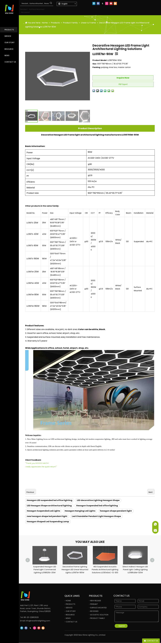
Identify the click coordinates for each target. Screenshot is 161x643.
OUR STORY (9, 42)
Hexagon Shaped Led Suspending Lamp (48, 521)
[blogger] (115, 3)
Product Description (90, 128)
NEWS (7, 55)
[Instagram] (106, 3)
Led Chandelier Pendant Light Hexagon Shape (96, 516)
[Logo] (33, 596)
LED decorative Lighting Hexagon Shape (98, 500)
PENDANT (94, 604)
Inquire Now (123, 77)
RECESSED (94, 611)
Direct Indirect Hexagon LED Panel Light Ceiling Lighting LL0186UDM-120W (135, 569)
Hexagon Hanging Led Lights (80, 510)
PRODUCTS (9, 29)
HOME (68, 600)
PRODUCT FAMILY (97, 618)
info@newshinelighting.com (38, 620)
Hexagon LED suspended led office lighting (49, 500)
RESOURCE (9, 49)
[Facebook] (98, 3)
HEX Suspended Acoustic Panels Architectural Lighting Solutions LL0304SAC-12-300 (105, 569)
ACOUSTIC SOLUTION (99, 614)
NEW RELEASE (95, 600)
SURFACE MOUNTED (98, 607)
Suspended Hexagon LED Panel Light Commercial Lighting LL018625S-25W (44, 569)
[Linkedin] (93, 3)
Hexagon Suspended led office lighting (97, 505)
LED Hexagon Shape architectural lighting (49, 505)
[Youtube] (111, 3)
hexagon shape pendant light (116, 510)
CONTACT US (10, 62)
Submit (122, 626)
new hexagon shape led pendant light (47, 516)
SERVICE (8, 36)
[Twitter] (102, 3)
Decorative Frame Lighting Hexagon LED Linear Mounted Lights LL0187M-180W (75, 569)
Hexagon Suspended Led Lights (43, 510)
